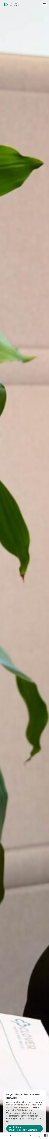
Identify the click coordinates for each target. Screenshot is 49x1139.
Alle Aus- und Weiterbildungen (30, 1136)
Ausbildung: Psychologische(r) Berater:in (23, 1128)
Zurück (8, 1136)
